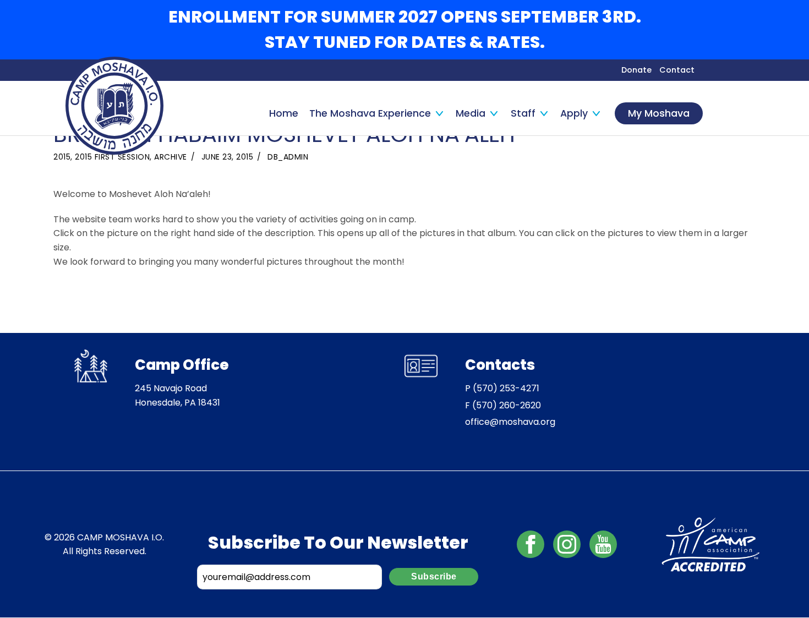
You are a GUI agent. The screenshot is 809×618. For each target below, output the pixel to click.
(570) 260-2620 (506, 405)
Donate (636, 69)
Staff (523, 113)
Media (470, 113)
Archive (170, 156)
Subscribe (434, 576)
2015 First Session (112, 156)
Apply (574, 113)
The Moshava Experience (370, 113)
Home (283, 113)
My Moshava (659, 113)
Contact (677, 69)
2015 (61, 156)
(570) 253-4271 (506, 388)
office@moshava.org (510, 421)
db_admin (287, 156)
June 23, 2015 (227, 156)
